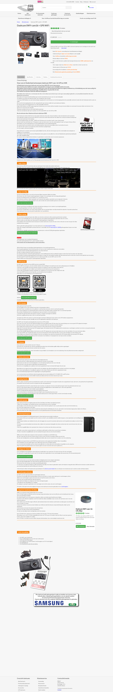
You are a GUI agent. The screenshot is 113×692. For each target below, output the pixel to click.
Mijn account (93, 1)
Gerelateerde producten (56, 77)
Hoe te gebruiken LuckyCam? (29, 297)
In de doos (38, 77)
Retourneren (41, 683)
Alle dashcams (28, 14)
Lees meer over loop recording (25, 203)
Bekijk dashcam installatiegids (25, 456)
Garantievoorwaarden (43, 687)
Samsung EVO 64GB (50, 225)
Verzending (41, 681)
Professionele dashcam (40, 14)
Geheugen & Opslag (23, 685)
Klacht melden (41, 690)
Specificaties (30, 77)
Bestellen (91, 7)
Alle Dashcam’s (21, 681)
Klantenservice (91, 13)
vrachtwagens (64, 486)
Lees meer (64, 48)
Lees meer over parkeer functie (25, 395)
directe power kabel (50, 468)
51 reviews (62, 28)
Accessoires (21, 687)
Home (19, 13)
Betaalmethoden (42, 685)
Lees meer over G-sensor (24, 352)
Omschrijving (21, 77)
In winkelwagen (74, 42)
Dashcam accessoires (67, 14)
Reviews (45, 77)
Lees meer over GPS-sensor (24, 338)
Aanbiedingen (80, 13)
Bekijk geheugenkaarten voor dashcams (27, 232)
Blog (81, 1)
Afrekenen (86, 1)
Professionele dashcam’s (24, 683)
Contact (77, 1)
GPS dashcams (21, 690)
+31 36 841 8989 (70, 1)
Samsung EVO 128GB (55, 227)
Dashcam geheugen (54, 14)
